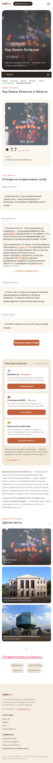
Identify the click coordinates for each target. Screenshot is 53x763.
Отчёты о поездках (10, 742)
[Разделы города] (48, 74)
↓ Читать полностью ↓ (26, 270)
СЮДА (12, 233)
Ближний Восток (9, 729)
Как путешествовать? (11, 745)
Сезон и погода (35, 665)
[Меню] (48, 3)
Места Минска (8, 83)
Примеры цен (17, 665)
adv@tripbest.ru (23, 709)
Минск (41, 81)
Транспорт (17, 670)
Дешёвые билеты (23, 4)
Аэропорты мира (9, 738)
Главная (5, 81)
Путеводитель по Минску (22, 657)
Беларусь (32, 81)
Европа (23, 81)
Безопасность (34, 670)
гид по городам (41, 756)
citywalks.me (22, 247)
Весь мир (14, 81)
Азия (4, 725)
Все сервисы (14, 460)
